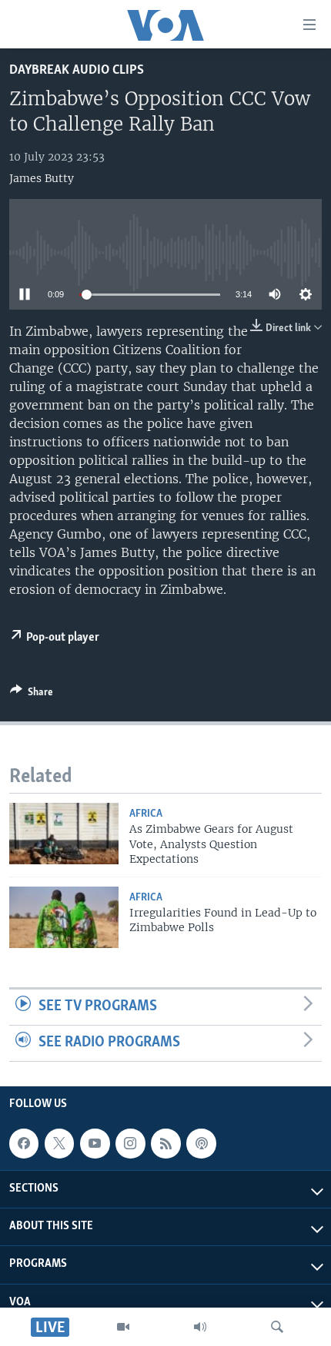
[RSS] (165, 1143)
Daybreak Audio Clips (76, 70)
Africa (145, 814)
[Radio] (200, 1327)
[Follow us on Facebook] (23, 1143)
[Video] (123, 1327)
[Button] (31, 694)
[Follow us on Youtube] (94, 1143)
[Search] (277, 1327)
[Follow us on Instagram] (130, 1143)
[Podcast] (201, 1143)
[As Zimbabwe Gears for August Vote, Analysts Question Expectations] (64, 833)
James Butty (41, 178)
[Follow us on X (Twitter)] (59, 1143)
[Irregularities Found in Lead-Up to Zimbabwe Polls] (64, 917)
